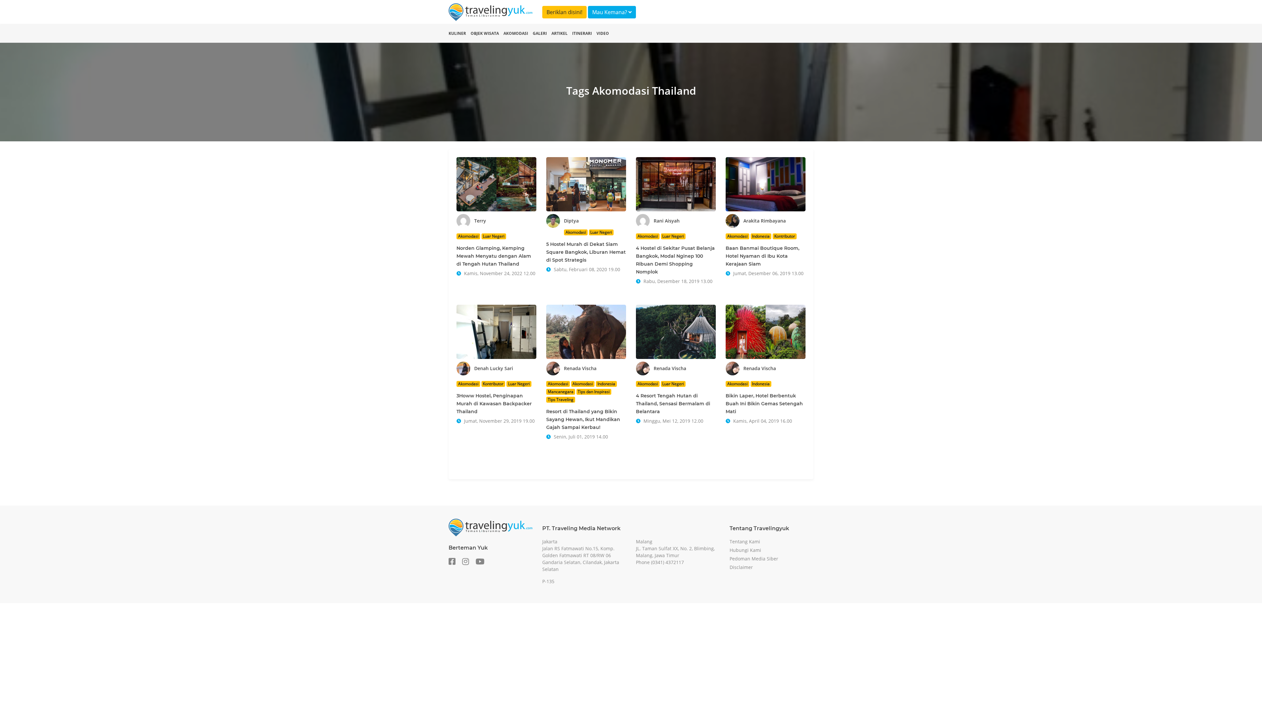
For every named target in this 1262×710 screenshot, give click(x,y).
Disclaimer (741, 567)
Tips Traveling (560, 399)
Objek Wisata (485, 33)
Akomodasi (515, 33)
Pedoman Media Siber (754, 559)
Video (602, 33)
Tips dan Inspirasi (594, 391)
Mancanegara (560, 391)
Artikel (559, 33)
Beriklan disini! (564, 12)
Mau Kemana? (610, 12)
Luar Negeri (493, 236)
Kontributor (784, 236)
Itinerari (582, 33)
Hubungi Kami (745, 550)
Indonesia (761, 236)
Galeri (540, 33)
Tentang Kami (745, 541)
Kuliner (457, 33)
